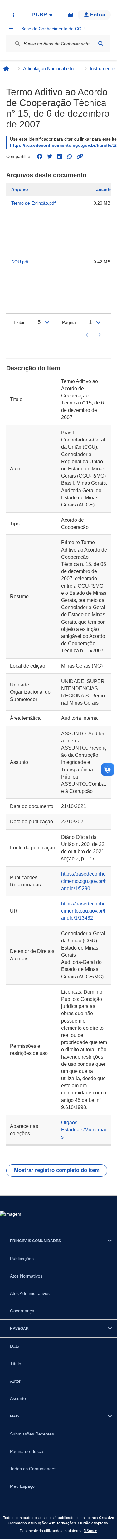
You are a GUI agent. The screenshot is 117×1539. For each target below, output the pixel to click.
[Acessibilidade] (70, 15)
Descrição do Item (33, 368)
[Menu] (11, 29)
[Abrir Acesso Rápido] (14, 15)
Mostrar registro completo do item (57, 1170)
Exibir (19, 322)
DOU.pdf (19, 261)
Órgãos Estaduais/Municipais (83, 1129)
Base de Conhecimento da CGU (53, 28)
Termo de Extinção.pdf (33, 203)
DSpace (90, 1531)
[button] (94, 15)
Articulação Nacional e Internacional (51, 68)
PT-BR (39, 15)
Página (69, 322)
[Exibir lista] (47, 322)
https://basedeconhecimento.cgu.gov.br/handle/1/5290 (84, 881)
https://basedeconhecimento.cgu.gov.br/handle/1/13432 (84, 911)
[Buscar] (101, 44)
